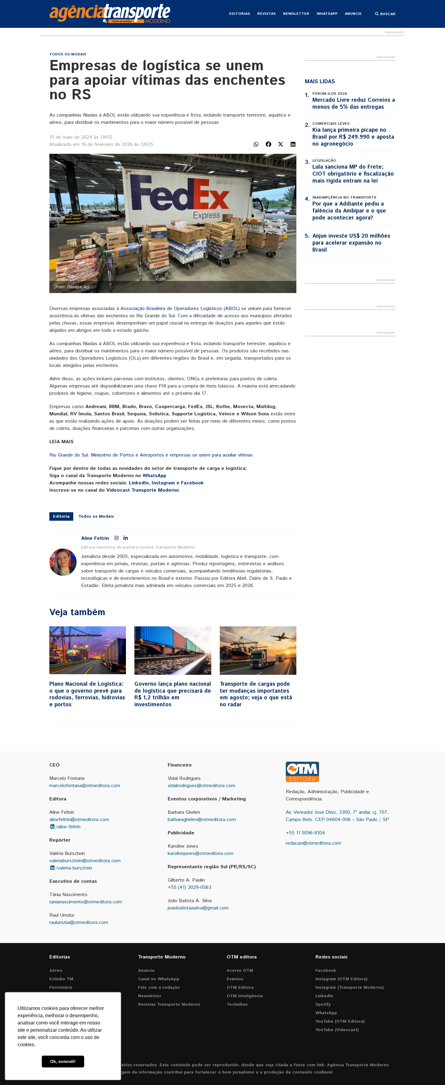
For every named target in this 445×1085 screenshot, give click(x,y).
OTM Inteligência (245, 996)
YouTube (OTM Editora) (340, 1021)
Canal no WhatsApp (158, 979)
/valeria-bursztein (73, 868)
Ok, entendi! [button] (63, 1061)
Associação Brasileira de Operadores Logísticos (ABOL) (180, 308)
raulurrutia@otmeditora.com (78, 922)
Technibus (237, 1004)
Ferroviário (60, 987)
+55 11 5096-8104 (305, 832)
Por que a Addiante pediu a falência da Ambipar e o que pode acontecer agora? (349, 211)
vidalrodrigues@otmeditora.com (201, 785)
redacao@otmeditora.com (313, 843)
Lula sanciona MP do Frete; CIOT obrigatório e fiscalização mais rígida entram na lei (353, 174)
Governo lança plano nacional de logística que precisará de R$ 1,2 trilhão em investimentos (172, 694)
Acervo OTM (240, 971)
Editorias (239, 13)
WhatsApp (327, 13)
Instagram (163, 483)
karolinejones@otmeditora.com (200, 853)
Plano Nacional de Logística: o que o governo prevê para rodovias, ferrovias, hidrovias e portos (87, 694)
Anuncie (353, 13)
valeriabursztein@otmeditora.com (84, 860)
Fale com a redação (159, 987)
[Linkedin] (126, 538)
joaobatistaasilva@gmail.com (198, 908)
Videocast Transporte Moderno (142, 490)
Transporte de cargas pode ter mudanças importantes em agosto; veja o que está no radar (256, 694)
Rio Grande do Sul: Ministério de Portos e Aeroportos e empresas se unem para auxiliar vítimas (151, 455)
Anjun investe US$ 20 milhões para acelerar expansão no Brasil (351, 243)
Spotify (323, 1004)
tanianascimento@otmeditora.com (85, 902)
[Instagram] (117, 538)
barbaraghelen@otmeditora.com (202, 819)
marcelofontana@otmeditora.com (84, 785)
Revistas (266, 13)
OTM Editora (240, 987)
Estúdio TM (61, 979)
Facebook (192, 483)
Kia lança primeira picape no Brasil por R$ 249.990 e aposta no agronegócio (353, 137)
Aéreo (55, 971)
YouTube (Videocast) (337, 1030)
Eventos (235, 979)
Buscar (387, 14)
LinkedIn (139, 483)
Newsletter (296, 13)
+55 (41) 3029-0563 (189, 887)
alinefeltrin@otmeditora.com (79, 819)
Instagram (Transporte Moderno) (349, 987)
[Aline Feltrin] (63, 562)
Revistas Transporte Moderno (169, 1004)
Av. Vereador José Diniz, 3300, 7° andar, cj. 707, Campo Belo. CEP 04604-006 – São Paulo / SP (337, 816)
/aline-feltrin (68, 826)
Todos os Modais (67, 54)
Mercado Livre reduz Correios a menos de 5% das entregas (353, 103)
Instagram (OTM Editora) (341, 979)
